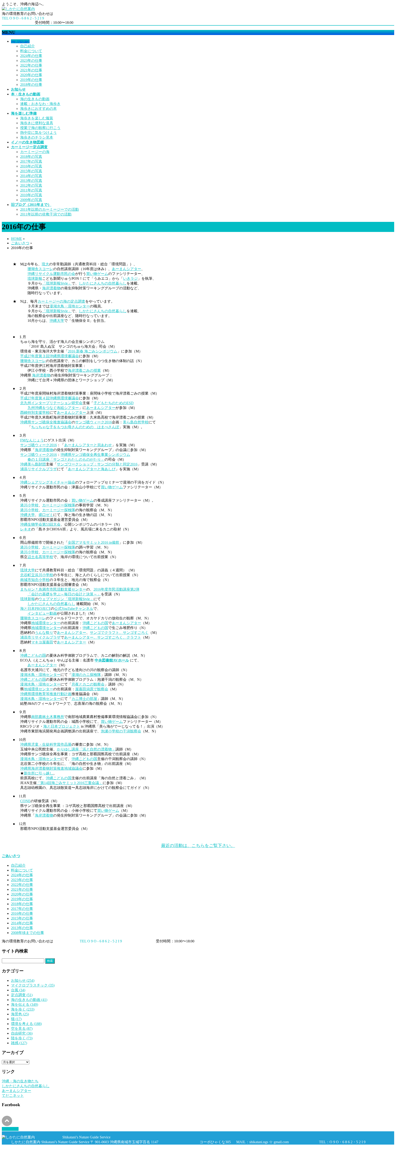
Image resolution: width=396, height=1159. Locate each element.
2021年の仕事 (31, 70)
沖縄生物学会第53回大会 (40, 524)
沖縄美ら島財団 (33, 464)
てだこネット (13, 1095)
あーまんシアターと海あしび (92, 469)
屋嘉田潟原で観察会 (91, 689)
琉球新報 (35, 278)
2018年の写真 (31, 157)
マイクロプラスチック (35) (33, 985)
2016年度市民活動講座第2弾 (116, 589)
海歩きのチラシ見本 (36, 137)
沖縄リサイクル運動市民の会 (51, 274)
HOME (16, 239)
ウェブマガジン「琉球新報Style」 (66, 599)
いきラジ (130, 278)
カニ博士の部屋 (84, 699)
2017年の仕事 (22, 909)
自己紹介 (27, 46)
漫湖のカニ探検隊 (86, 675)
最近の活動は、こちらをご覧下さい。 (198, 845)
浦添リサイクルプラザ (38, 469)
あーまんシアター (126, 269)
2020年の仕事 (31, 75)
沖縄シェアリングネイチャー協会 (47, 482)
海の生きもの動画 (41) (29, 1000)
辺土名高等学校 (40, 557)
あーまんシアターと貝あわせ (88, 445)
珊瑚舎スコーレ (40, 269)
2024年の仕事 (31, 56)
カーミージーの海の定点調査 (61, 301)
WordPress (28, 1155)
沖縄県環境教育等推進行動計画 (46, 694)
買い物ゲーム (97, 274)
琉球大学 (27, 570)
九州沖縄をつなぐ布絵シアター (53, 408)
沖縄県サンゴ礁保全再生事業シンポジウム (95, 455)
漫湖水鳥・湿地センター (70, 306)
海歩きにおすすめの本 (38, 108)
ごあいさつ (20, 243)
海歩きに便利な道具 (36, 123)
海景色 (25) (20, 1014)
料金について (31, 51)
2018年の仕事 (31, 84)
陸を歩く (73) (22, 1038)
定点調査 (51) (22, 995)
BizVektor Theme (53, 1155)
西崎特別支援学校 (35, 412)
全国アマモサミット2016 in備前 (93, 542)
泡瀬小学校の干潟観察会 (121, 731)
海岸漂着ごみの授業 (84, 370)
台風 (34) (18, 990)
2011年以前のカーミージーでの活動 (49, 209)
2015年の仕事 (22, 918)
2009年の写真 (31, 200)
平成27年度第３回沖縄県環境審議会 (49, 356)
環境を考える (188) (26, 1024)
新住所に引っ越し (38, 773)
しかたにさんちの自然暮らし (102, 283)
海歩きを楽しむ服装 (36, 118)
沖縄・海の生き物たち (20, 1081)
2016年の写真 (31, 166)
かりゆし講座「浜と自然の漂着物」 (86, 749)
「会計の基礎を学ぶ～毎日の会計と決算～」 (64, 594)
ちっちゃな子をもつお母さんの (56, 427)
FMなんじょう (32, 440)
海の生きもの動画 (35, 99)
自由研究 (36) (22, 1033)
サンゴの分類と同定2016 (117, 464)
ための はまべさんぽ (100, 427)
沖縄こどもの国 (95, 623)
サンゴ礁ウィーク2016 (93, 422)
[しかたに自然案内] (18, 9)
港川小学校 (29, 505)
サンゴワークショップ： (77, 464)
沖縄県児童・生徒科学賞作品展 (46, 744)
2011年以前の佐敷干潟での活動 (46, 214)
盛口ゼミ (45, 515)
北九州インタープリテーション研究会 (51, 403)
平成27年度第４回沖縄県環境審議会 (49, 398)
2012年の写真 (31, 185)
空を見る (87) (22, 1028)
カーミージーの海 (35, 152)
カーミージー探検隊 (58, 505)
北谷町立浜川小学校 (36, 575)
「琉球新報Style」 (57, 283)
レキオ (25, 529)
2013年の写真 (31, 181)
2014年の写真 (31, 176)
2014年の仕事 (22, 923)
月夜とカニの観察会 (88, 684)
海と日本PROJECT (35, 608)
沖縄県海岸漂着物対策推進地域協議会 (51, 768)
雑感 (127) (19, 1043)
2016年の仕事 (22, 913)
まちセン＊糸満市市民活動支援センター (53, 589)
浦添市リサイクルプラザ (40, 637)
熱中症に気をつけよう (38, 132)
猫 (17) (16, 1019)
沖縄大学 (57, 321)
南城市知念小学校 (35, 580)
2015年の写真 (31, 171)
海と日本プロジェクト (61, 726)
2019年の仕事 (31, 80)
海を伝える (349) (24, 1004)
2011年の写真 (31, 190)
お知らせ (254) (22, 980)
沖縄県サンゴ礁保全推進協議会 (46, 422)
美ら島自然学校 (135, 422)
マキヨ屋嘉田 (42, 642)
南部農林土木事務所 (47, 717)
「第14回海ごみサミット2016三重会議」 (70, 783)
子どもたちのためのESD (114, 403)
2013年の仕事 (22, 928)
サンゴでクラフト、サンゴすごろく (119, 633)
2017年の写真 (31, 161)
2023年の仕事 (31, 60)
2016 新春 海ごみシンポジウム (92, 351)
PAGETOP (10, 1129)
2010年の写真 (31, 195)
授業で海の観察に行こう (40, 128)
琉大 (45, 264)
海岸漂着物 (51, 288)
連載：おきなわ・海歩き (40, 104)
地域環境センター (45, 623)
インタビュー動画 (42, 613)
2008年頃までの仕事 (27, 933)
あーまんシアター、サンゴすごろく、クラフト (102, 637)
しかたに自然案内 (35, 1150)
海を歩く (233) (22, 1009)
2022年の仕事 (31, 65)
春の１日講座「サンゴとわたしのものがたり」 (66, 459)
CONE (25, 801)
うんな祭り (44, 633)
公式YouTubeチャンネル (73, 608)
